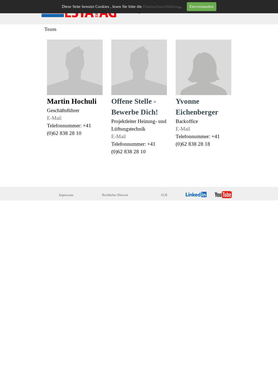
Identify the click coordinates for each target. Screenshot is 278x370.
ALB (164, 195)
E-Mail (54, 118)
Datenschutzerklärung (161, 6)
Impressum (66, 195)
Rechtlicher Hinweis (115, 195)
